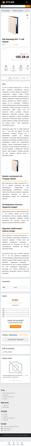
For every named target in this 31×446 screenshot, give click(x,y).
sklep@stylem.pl (7, 428)
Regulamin (5, 395)
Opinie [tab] (23, 78)
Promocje (5, 420)
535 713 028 (6, 430)
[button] (9, 380)
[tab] (6, 78)
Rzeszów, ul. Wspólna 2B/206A (11, 426)
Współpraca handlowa (8, 418)
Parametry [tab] (16, 78)
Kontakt (5, 398)
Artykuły (5, 414)
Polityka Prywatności (8, 397)
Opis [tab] (10, 78)
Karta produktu (8, 352)
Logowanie (6, 405)
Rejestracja (6, 407)
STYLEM (10, 2)
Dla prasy (5, 416)
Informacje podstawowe (9, 393)
